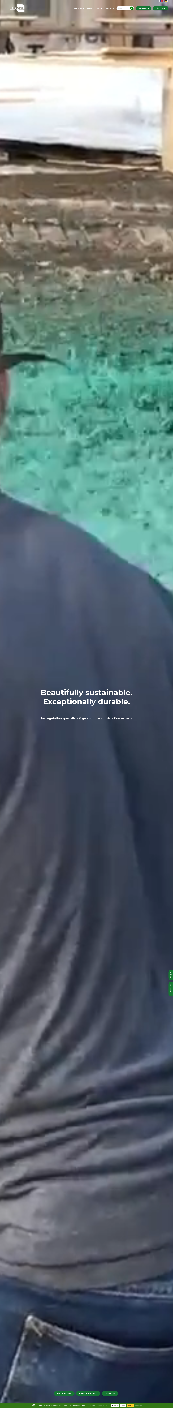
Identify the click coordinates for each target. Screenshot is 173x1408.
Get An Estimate (64, 1393)
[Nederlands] (164, 1)
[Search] (132, 8)
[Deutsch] (166, 1)
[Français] (161, 1)
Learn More (110, 1393)
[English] (159, 1)
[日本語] (167, 1)
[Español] (163, 1)
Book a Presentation (88, 1393)
